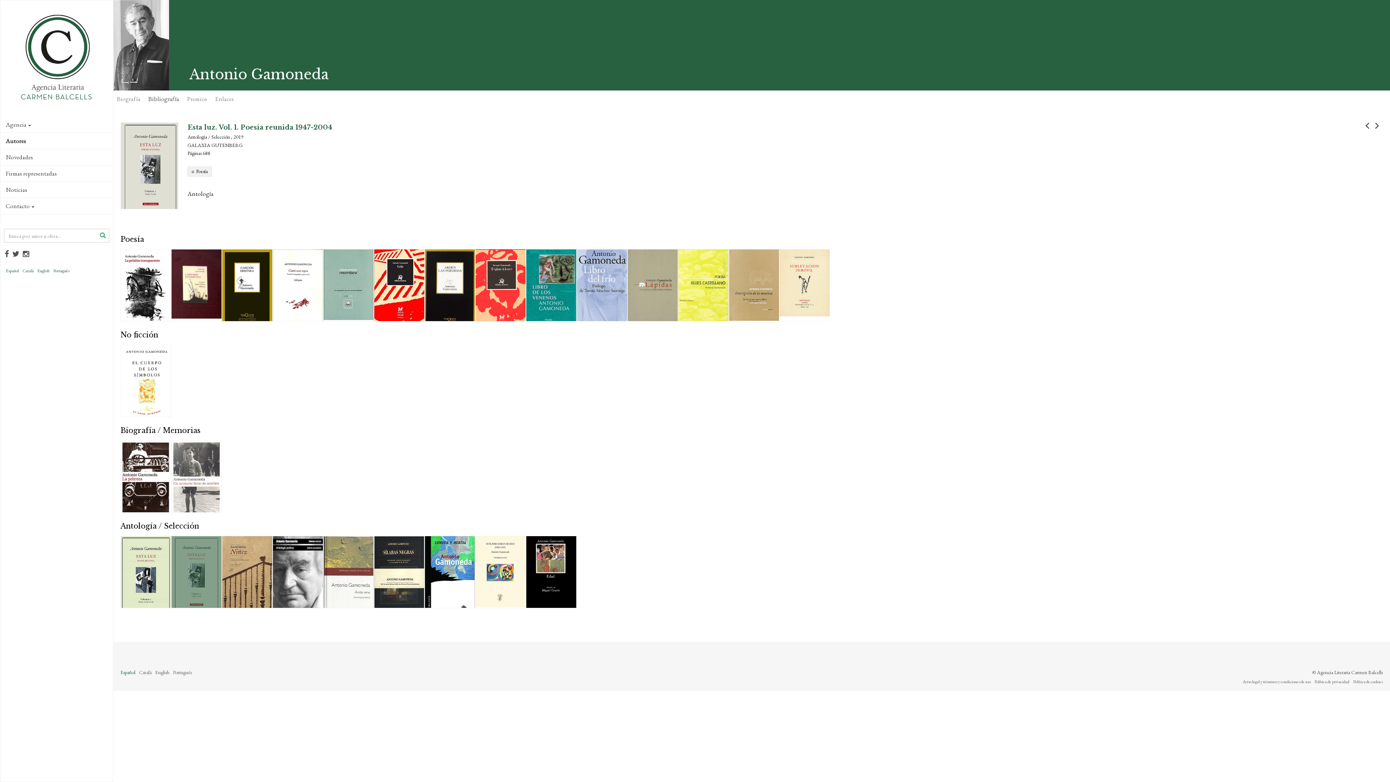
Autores (16, 141)
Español (12, 271)
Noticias (16, 190)
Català (28, 271)
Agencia (16, 125)
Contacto (18, 206)
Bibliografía (163, 99)
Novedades (19, 157)
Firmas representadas (31, 173)
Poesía (202, 171)
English (43, 271)
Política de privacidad (1331, 682)
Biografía (128, 99)
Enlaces (224, 99)
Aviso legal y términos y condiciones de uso (1277, 682)
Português (61, 271)
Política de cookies (1368, 682)
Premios (197, 99)
